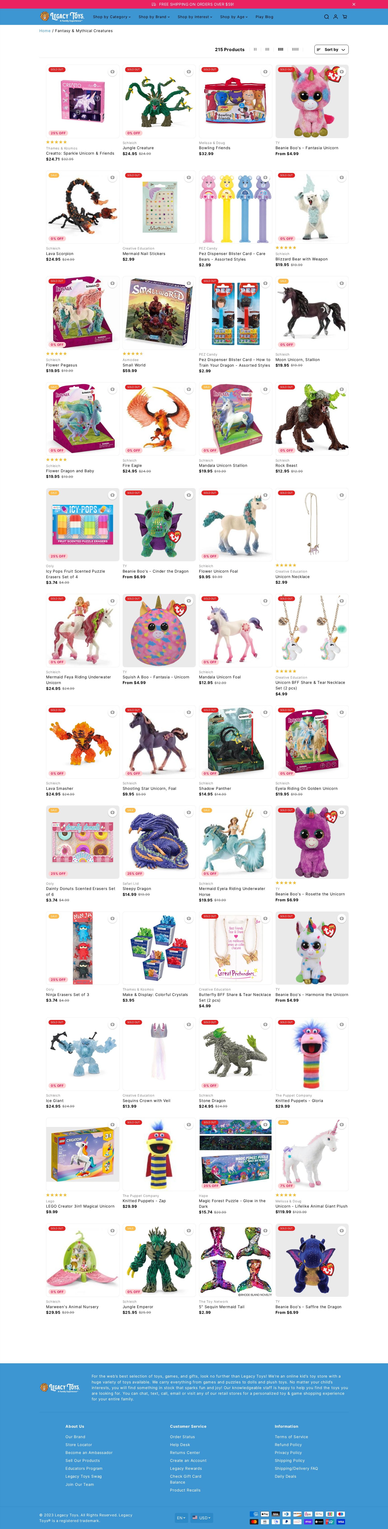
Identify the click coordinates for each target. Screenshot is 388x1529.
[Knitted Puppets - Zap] (159, 1154)
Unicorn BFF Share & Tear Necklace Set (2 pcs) (311, 685)
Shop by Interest (194, 16)
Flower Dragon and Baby (70, 471)
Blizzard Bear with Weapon (302, 259)
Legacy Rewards (186, 1468)
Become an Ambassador (89, 1452)
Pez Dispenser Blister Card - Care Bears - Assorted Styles (232, 256)
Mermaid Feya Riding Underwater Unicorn (78, 680)
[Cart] (345, 17)
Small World (134, 365)
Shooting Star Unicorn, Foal (150, 788)
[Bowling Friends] (235, 101)
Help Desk (180, 1444)
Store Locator (78, 1444)
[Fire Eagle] (159, 418)
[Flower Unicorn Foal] (235, 524)
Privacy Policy (288, 1452)
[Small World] (159, 312)
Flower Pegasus (61, 365)
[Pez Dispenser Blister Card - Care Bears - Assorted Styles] (235, 207)
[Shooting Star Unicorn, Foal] (159, 742)
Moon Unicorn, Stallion (298, 359)
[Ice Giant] (82, 1054)
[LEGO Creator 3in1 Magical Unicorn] (82, 1154)
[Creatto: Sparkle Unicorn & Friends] (82, 101)
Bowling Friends (215, 148)
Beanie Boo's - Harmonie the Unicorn (312, 994)
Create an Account (188, 1460)
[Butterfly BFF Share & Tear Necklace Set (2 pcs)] (235, 948)
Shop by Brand (153, 16)
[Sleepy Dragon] (159, 842)
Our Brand (75, 1437)
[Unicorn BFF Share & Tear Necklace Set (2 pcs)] (312, 630)
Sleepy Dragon (137, 888)
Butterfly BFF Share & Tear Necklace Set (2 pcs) (235, 997)
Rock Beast (286, 465)
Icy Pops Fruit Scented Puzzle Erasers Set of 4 (75, 574)
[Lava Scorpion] (82, 207)
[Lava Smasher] (82, 742)
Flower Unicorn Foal (218, 571)
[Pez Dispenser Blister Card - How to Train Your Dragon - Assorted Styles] (235, 312)
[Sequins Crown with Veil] (159, 1054)
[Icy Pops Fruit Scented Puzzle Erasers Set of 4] (82, 524)
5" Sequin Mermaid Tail (221, 1307)
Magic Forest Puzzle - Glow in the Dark (232, 1204)
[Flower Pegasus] (82, 312)
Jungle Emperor (138, 1307)
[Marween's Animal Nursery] (82, 1260)
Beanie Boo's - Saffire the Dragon (309, 1307)
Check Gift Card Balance (185, 1479)
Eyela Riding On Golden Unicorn (307, 788)
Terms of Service (291, 1437)
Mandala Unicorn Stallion (223, 465)
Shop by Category (111, 16)
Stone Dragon (212, 1100)
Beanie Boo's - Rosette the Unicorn (310, 894)
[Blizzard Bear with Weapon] (312, 207)
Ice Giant (55, 1100)
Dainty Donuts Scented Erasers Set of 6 (80, 891)
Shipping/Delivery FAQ (296, 1468)
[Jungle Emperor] (159, 1260)
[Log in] (336, 17)
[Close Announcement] (354, 4)
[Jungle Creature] (159, 101)
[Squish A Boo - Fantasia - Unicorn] (159, 630)
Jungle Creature (138, 148)
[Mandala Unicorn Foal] (235, 630)
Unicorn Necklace (293, 576)
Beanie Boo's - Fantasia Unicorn (307, 148)
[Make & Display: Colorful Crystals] (159, 948)
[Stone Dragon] (235, 1054)
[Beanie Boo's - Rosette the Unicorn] (312, 842)
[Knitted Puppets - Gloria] (312, 1054)
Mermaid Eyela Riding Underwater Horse (232, 891)
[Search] (327, 17)
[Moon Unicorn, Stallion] (312, 312)
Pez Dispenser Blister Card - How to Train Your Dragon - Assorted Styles (234, 362)
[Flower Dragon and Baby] (82, 418)
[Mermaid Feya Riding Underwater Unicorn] (82, 630)
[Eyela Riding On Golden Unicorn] (312, 742)
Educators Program (84, 1468)
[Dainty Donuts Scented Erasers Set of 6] (82, 842)
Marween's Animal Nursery (72, 1307)
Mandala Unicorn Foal (220, 677)
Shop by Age (233, 16)
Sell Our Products (82, 1460)
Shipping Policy (290, 1460)
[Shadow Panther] (235, 742)
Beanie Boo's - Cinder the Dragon (156, 571)
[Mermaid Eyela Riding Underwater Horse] (235, 842)
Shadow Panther (215, 788)
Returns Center (185, 1452)
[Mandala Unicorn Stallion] (235, 418)
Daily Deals (286, 1476)
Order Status (182, 1437)
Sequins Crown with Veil (147, 1100)
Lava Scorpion (60, 253)
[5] (235, 1260)
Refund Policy (288, 1444)
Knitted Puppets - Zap (144, 1201)
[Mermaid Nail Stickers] (159, 207)
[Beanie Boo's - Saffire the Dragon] (312, 1260)
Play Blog (264, 16)
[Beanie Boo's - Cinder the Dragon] (159, 524)
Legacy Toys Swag (83, 1476)
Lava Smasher (59, 788)
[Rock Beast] (312, 418)
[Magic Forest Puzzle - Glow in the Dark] (235, 1154)
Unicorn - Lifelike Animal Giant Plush (312, 1206)
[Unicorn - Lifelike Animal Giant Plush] (312, 1154)
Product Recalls (185, 1490)
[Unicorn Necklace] (312, 524)
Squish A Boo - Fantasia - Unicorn (156, 677)
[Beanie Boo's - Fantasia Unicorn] (312, 101)
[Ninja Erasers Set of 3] (82, 948)
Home (45, 30)
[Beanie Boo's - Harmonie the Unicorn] (312, 948)
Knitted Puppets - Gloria (299, 1100)
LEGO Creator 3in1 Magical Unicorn (80, 1206)
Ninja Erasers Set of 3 (67, 994)
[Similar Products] (112, 72)
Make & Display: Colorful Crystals (155, 994)
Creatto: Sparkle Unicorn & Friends (80, 153)
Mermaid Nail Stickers (144, 253)
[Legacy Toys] (61, 17)
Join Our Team (79, 1484)
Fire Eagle (132, 465)
